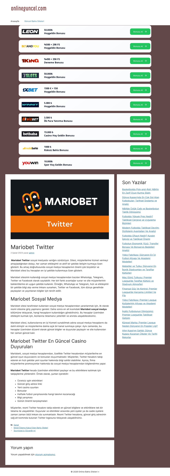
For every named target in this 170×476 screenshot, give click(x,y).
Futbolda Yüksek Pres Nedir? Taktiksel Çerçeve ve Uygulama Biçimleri (139, 220)
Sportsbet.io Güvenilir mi (24, 431)
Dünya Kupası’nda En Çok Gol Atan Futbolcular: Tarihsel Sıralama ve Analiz (140, 200)
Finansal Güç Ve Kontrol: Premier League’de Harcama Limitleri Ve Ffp (139, 292)
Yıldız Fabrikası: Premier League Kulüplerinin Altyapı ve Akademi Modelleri (139, 303)
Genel (16, 425)
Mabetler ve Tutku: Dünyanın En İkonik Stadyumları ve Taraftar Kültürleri (139, 269)
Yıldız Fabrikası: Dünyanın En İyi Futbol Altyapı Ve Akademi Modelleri (139, 258)
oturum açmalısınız (45, 454)
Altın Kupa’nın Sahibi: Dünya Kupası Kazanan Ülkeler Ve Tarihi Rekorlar (139, 334)
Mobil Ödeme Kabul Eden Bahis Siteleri (31, 428)
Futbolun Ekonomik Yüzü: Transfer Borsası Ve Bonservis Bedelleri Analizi (140, 247)
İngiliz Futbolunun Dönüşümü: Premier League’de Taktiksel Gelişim (138, 314)
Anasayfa (15, 21)
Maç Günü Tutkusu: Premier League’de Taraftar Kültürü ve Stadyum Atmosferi (138, 281)
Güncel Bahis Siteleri (34, 21)
